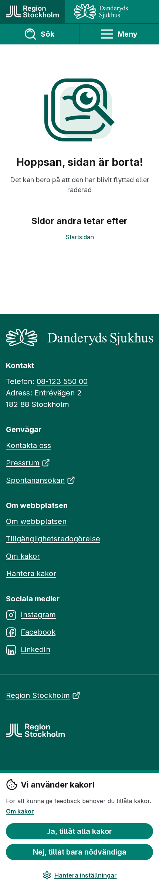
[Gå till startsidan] (32, 11)
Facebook (38, 632)
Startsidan (79, 237)
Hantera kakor (31, 573)
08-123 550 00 (62, 381)
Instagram (38, 614)
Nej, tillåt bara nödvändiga (79, 852)
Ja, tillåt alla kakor (79, 831)
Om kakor (20, 811)
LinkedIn (35, 649)
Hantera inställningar (85, 875)
